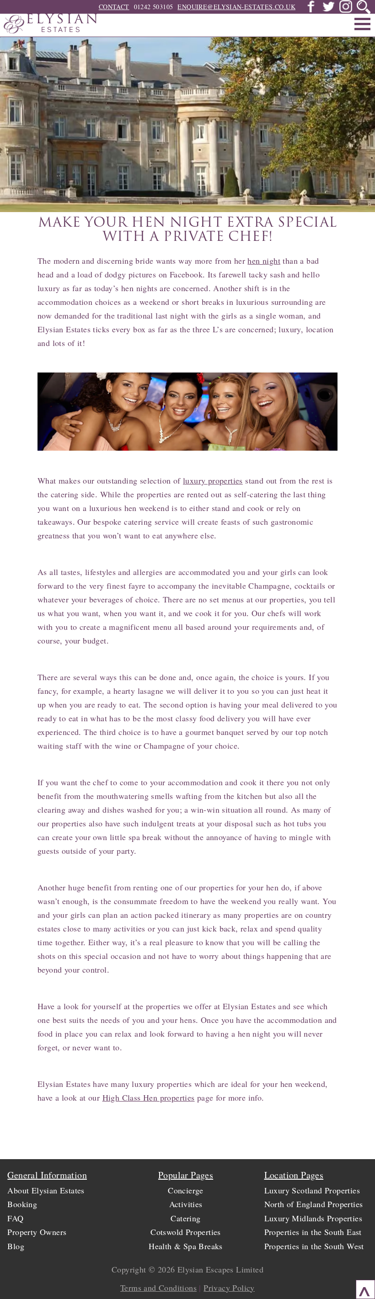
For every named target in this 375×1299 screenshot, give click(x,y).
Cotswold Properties (185, 1231)
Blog (15, 1245)
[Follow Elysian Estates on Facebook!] (311, 10)
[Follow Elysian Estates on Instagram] (345, 10)
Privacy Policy (229, 1287)
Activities (186, 1203)
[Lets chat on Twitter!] (328, 10)
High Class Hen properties (148, 1097)
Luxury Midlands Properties (313, 1218)
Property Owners (36, 1231)
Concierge (186, 1190)
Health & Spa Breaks (186, 1245)
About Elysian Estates (45, 1190)
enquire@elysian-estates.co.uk (236, 6)
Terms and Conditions (158, 1287)
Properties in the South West (314, 1245)
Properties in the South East (313, 1231)
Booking (22, 1203)
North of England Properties (313, 1203)
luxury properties (213, 480)
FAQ (15, 1218)
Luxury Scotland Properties (312, 1190)
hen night (263, 260)
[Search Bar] (363, 7)
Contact (114, 6)
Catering (185, 1218)
